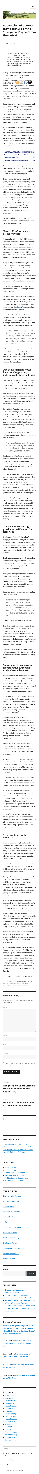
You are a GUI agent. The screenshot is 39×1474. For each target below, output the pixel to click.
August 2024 (9, 1424)
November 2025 (11, 1406)
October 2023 (10, 1437)
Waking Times (8, 1206)
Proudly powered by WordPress (14, 1470)
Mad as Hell (9, 981)
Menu (33, 7)
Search (5, 1269)
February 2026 (10, 1401)
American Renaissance (11, 1212)
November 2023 (11, 1435)
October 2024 (10, 1422)
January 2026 (10, 1403)
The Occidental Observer (12, 1196)
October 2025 (10, 1408)
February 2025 (10, 1414)
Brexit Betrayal (10, 1170)
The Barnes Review (10, 1243)
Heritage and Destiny (11, 1253)
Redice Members (9, 1217)
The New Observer (10, 1233)
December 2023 (11, 1432)
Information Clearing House (13, 1248)
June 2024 (8, 1429)
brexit (11, 983)
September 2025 (11, 1411)
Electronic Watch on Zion (14, 1175)
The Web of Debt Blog (11, 1238)
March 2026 (9, 1398)
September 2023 (11, 1440)
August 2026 (9, 1395)
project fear (13, 985)
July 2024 (8, 1427)
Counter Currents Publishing (13, 1227)
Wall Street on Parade (11, 1201)
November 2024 (11, 1419)
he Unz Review (9, 1259)
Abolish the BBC (11, 1167)
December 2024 (11, 1416)
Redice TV (6, 1222)
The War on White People (14, 1181)
